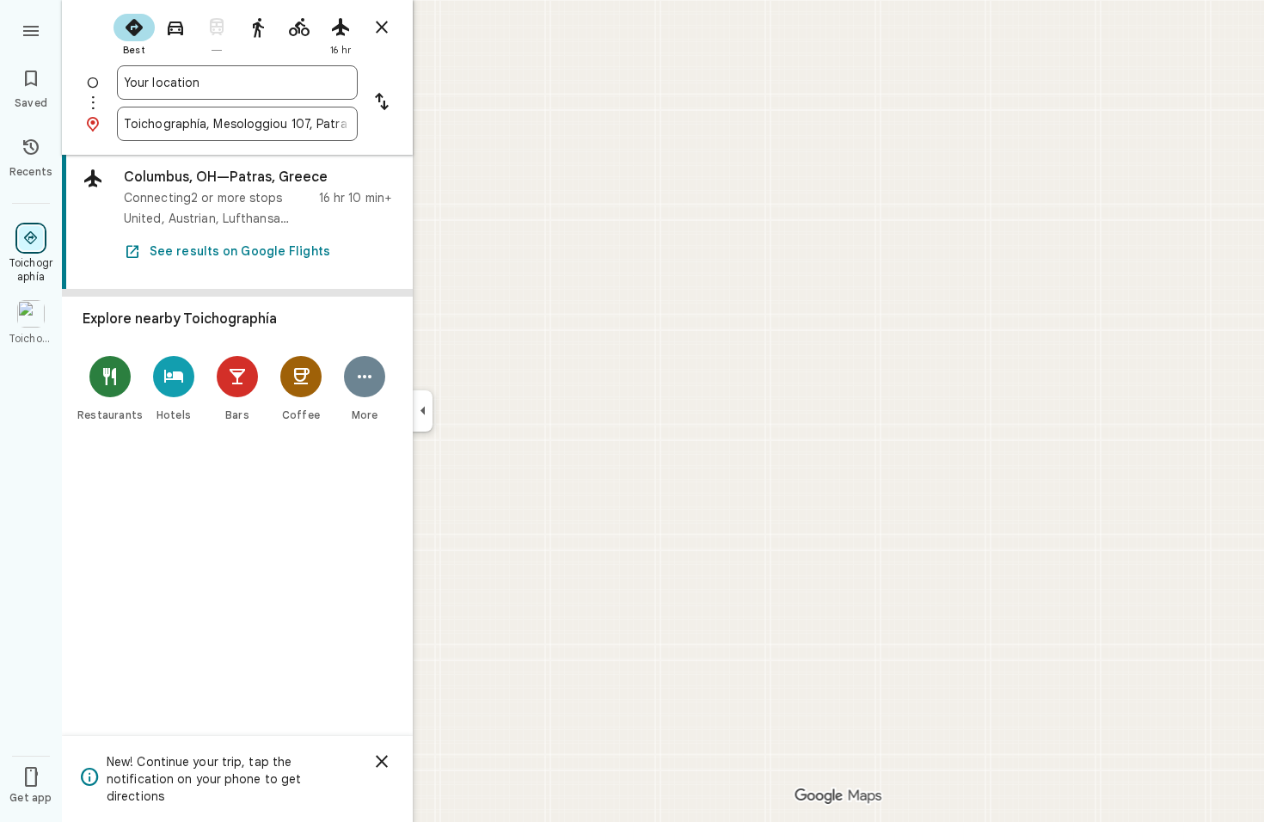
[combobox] (237, 82)
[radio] (134, 32)
